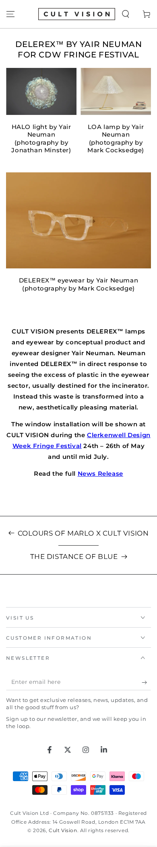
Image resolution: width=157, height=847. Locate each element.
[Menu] (10, 14)
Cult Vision (63, 830)
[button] (125, 14)
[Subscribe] (146, 682)
